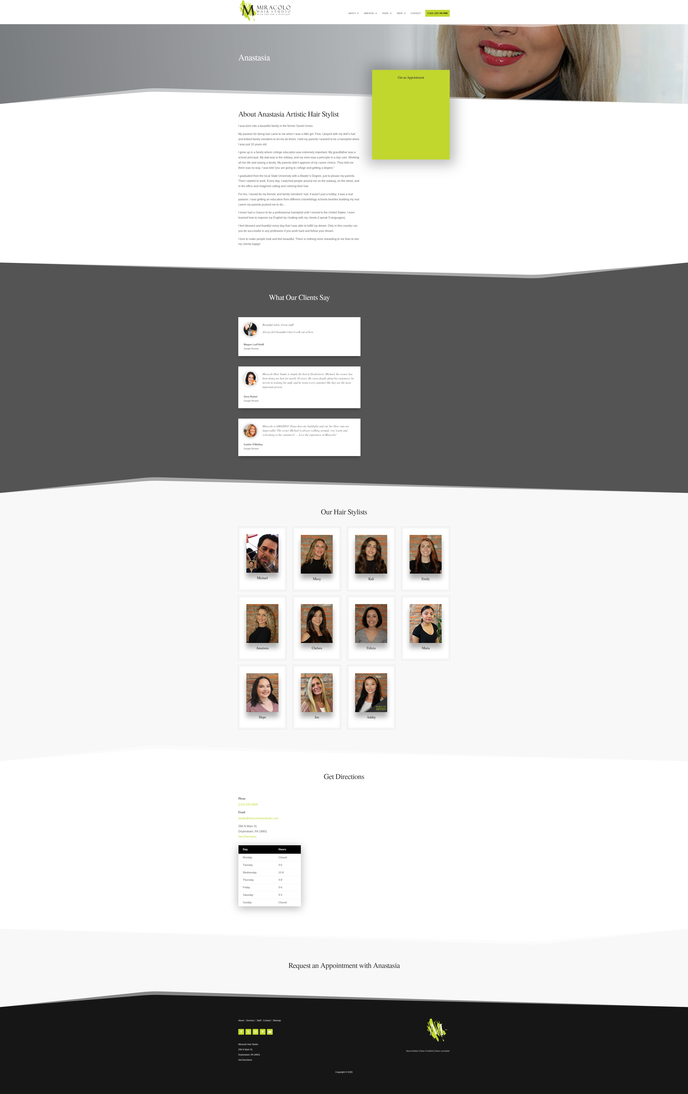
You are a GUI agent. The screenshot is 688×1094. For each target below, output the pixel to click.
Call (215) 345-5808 (437, 13)
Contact (416, 13)
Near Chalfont (427, 1051)
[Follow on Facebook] (241, 1032)
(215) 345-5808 (248, 804)
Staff (385, 13)
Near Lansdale (442, 1051)
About (352, 13)
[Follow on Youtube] (270, 1032)
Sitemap (277, 1020)
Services (369, 13)
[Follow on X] (248, 1032)
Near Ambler (412, 1051)
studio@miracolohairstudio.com (258, 818)
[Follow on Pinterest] (263, 1032)
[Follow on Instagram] (255, 1032)
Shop (400, 13)
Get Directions (247, 836)
